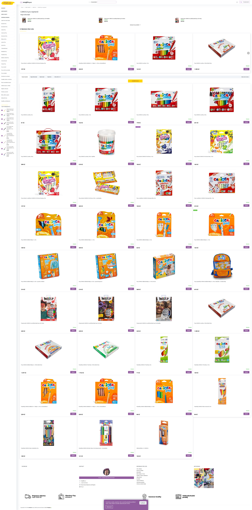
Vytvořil (47, 507)
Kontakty (138, 478)
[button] (22, 53)
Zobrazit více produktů (134, 24)
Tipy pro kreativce (140, 480)
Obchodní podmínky (140, 482)
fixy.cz (82, 486)
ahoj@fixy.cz (83, 480)
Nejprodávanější (33, 77)
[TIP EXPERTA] (164, 141)
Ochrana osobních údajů (141, 483)
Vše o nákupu (139, 468)
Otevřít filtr (135, 81)
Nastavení (109, 506)
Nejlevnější (42, 77)
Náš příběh (139, 472)
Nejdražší (49, 77)
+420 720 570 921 (84, 482)
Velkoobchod (139, 477)
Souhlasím (143, 503)
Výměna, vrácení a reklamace (142, 475)
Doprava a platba (140, 470)
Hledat (93, 2)
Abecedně (57, 77)
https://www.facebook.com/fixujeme (88, 484)
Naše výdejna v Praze (141, 473)
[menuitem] (8, 8)
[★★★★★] (221, 225)
